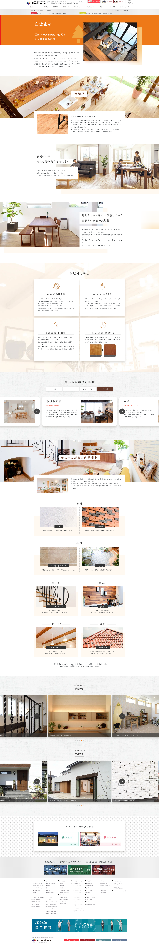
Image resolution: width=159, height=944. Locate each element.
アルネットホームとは (37, 883)
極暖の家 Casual (50, 892)
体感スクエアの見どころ (79, 902)
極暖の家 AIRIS (49, 888)
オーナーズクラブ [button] (124, 7)
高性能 (61, 883)
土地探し (121, 1)
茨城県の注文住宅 (36, 906)
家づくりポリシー (41, 10)
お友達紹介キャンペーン (38, 895)
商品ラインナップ (49, 881)
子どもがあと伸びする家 (51, 902)
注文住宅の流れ (89, 885)
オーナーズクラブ (90, 895)
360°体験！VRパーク (77, 881)
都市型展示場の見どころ (79, 899)
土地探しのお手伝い (90, 904)
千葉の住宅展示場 (77, 895)
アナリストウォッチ (90, 902)
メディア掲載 (89, 899)
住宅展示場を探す (77, 883)
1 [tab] (76, 429)
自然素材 (49, 10)
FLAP (47, 895)
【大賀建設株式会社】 (118, 881)
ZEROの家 (48, 899)
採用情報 (129, 2)
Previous (37, 411)
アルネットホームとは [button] (33, 7)
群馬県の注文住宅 (36, 902)
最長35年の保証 (63, 897)
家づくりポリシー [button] (78, 7)
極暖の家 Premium (50, 883)
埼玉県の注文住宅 (36, 899)
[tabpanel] (79, 411)
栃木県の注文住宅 (36, 904)
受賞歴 (34, 892)
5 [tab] (81, 740)
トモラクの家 (49, 897)
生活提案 (62, 885)
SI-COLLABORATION (51, 913)
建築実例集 (55, 7)
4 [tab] (82, 429)
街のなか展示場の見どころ (79, 908)
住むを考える (89, 883)
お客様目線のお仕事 (64, 890)
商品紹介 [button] (46, 7)
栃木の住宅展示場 (77, 890)
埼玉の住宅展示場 (77, 885)
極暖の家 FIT (49, 890)
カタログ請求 (96, 1)
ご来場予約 (109, 1)
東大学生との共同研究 (51, 904)
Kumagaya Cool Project (51, 906)
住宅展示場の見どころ (78, 897)
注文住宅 (33, 10)
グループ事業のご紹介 (38, 888)
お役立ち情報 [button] (111, 7)
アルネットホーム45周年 (38, 897)
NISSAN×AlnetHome (51, 911)
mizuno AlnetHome (50, 908)
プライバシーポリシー (105, 885)
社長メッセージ (103, 883)
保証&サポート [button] (90, 7)
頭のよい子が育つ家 (64, 892)
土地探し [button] (101, 7)
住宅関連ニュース (90, 888)
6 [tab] (83, 740)
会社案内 (129, 0)
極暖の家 (48, 885)
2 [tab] (78, 429)
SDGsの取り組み (36, 890)
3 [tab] (80, 429)
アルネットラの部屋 (90, 897)
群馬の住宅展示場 (77, 888)
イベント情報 (89, 890)
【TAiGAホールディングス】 (120, 891)
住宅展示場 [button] (66, 7)
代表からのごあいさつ (38, 885)
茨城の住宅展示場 (77, 892)
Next (122, 411)
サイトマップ (130, 3)
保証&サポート (62, 895)
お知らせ (88, 892)
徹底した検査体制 (64, 899)
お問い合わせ (103, 892)
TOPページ (34, 881)
